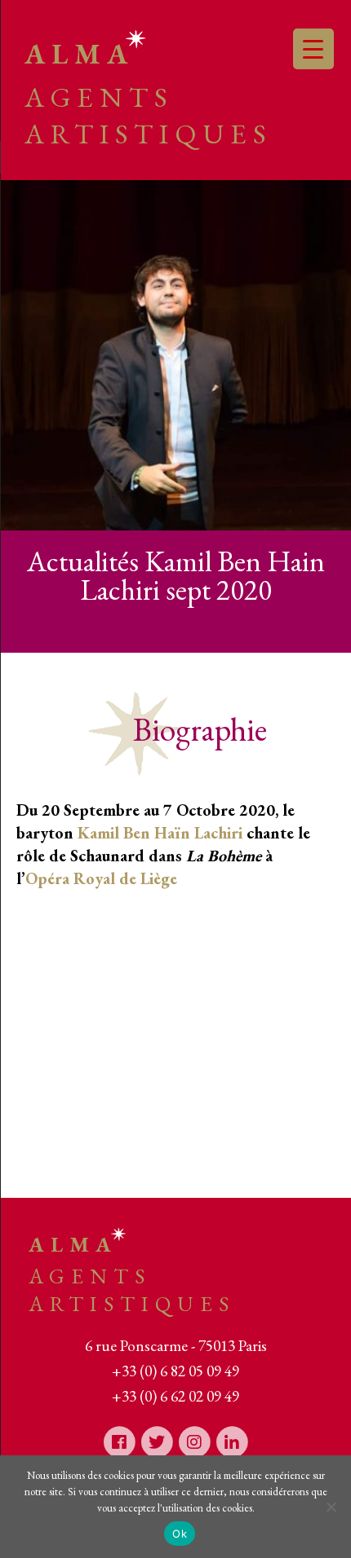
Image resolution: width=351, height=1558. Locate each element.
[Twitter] (156, 1441)
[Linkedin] (231, 1441)
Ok (179, 1533)
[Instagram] (194, 1441)
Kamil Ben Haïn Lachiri (160, 832)
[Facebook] (119, 1441)
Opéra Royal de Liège (101, 878)
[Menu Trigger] (313, 49)
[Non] (330, 1507)
